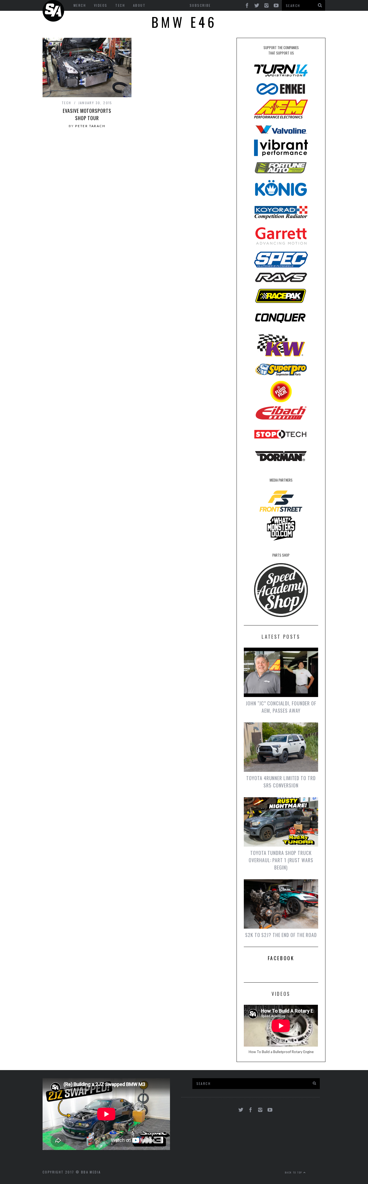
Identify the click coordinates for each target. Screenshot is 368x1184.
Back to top (294, 1172)
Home (53, 11)
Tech (66, 102)
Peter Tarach (90, 126)
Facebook (281, 958)
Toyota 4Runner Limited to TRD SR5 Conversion (280, 781)
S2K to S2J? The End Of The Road (281, 934)
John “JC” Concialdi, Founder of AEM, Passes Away (281, 707)
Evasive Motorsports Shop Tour (87, 114)
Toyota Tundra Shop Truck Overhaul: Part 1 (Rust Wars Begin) (281, 860)
